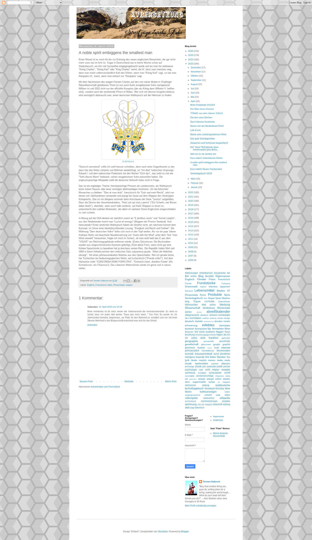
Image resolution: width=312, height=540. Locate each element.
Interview (213, 286)
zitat (187, 407)
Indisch (203, 287)
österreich (199, 407)
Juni (193, 93)
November (196, 71)
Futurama (226, 283)
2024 (191, 59)
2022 (191, 192)
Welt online (209, 304)
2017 (191, 213)
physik (198, 366)
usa (218, 394)
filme (227, 328)
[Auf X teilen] (132, 281)
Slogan (211, 298)
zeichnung (191, 404)
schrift (227, 373)
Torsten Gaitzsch (211, 481)
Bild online (191, 276)
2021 (191, 197)
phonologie (189, 366)
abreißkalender (218, 311)
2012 (191, 234)
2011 (191, 239)
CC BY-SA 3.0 (128, 161)
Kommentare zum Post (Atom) (105, 386)
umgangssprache (192, 395)
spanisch (193, 379)
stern (187, 382)
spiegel (201, 379)
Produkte (215, 294)
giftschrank (206, 344)
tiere (227, 388)
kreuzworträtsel (203, 353)
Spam (218, 298)
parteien (214, 364)
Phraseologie (119, 285)
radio (201, 370)
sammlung (190, 373)
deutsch (189, 321)
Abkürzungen (191, 273)
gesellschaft (191, 344)
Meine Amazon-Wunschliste (220, 434)
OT (228, 291)
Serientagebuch (194, 298)
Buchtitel (209, 276)
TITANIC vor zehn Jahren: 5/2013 (206, 113)
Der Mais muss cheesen (202, 109)
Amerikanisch (206, 273)
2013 (191, 230)
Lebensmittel (204, 290)
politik (219, 366)
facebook (189, 329)
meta (220, 360)
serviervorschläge (205, 376)
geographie (191, 341)
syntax (212, 382)
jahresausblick (192, 350)
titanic (188, 391)
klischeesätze (223, 350)
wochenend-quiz (209, 401)
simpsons (219, 376)
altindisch (204, 315)
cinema (213, 318)
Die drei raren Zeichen (201, 117)
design (227, 318)
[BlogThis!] (128, 281)
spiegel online (214, 379)
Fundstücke (206, 283)
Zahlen (188, 312)
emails (227, 321)
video (227, 395)
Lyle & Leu (195, 130)
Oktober (195, 76)
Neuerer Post (86, 381)
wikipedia (225, 397)
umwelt (208, 395)
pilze (204, 366)
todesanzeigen (208, 391)
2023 (191, 63)
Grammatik (191, 286)
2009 (191, 247)
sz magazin (224, 382)
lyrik (187, 360)
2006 (191, 260)
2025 (191, 55)
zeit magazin (206, 404)
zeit (199, 404)
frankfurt (213, 337)
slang (227, 376)
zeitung (226, 404)
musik (188, 363)
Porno (203, 295)
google (216, 344)
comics (220, 318)
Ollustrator (163, 531)
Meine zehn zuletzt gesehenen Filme (208, 134)
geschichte (224, 341)
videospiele (191, 397)
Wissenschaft (192, 307)
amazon (213, 315)
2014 (191, 226)
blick (187, 318)
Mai (193, 97)
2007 (191, 256)
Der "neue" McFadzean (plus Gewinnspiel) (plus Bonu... (204, 148)
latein (110, 285)
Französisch (101, 285)
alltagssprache (192, 315)
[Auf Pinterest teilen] (138, 281)
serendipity (189, 376)
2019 (191, 205)
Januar (194, 187)
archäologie (224, 315)
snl (186, 379)
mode (227, 360)
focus (227, 332)
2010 (191, 243)
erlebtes (208, 325)
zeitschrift (217, 404)
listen (213, 356)
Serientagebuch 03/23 (201, 173)
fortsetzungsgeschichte (205, 335)
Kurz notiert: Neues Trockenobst (206, 169)
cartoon (205, 318)
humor (201, 347)
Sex (205, 298)
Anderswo (218, 420)
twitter (227, 392)
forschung (190, 334)
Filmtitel (201, 279)
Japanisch (225, 286)
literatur (221, 356)
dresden (218, 321)
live (228, 357)
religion (215, 369)
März (193, 178)
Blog (200, 276)
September (196, 80)
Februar (195, 183)
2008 (191, 251)
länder (194, 360)
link (207, 356)
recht (207, 369)
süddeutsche (222, 385)
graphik (226, 344)
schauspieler (215, 373)
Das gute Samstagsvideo (202, 138)
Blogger (185, 531)
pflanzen (226, 363)
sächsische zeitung (197, 385)
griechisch (190, 347)
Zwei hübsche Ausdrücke (202, 122)
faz (209, 328)
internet (225, 347)
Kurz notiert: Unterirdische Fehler (206, 158)
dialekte (199, 321)
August (194, 84)
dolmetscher (209, 321)
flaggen (220, 332)
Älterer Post (170, 381)
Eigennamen (223, 276)
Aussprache (220, 273)
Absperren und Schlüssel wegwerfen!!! (209, 143)
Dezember (196, 67)
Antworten (92, 325)
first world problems (205, 332)
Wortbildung (209, 308)
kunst (216, 354)
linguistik (200, 357)
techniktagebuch (194, 388)
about (199, 312)
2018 (191, 209)
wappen (129, 285)
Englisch (90, 285)
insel (216, 347)
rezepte (225, 369)
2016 (191, 218)
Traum (197, 301)
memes (211, 360)
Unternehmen (224, 301)
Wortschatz (223, 307)
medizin (203, 360)
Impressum (218, 416)
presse (226, 366)
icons (209, 348)
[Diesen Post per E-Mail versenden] (125, 281)
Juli (193, 88)
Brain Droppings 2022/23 (202, 105)
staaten (226, 379)
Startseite (128, 381)
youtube (226, 401)
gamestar (226, 338)
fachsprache (201, 329)
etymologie (224, 325)
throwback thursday (214, 388)
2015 (191, 222)
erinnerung (191, 325)
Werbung (225, 304)
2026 (191, 51)
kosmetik (189, 354)
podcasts (211, 366)
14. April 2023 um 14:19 (110, 307)
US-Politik (209, 301)
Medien (221, 290)
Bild (228, 273)
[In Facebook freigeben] (135, 281)
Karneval (189, 291)
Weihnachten (191, 304)
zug (192, 407)
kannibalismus (208, 351)
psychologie (191, 369)
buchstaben (195, 318)
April (193, 101)
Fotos (212, 279)
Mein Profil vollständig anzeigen (200, 505)
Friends (188, 283)
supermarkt (199, 381)
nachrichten (201, 363)
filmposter (189, 332)
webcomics (208, 398)
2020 (191, 201)
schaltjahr (202, 373)
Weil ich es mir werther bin (203, 154)
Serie (227, 294)
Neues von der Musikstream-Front (207, 126)
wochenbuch (190, 401)
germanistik (209, 341)
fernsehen (218, 328)
